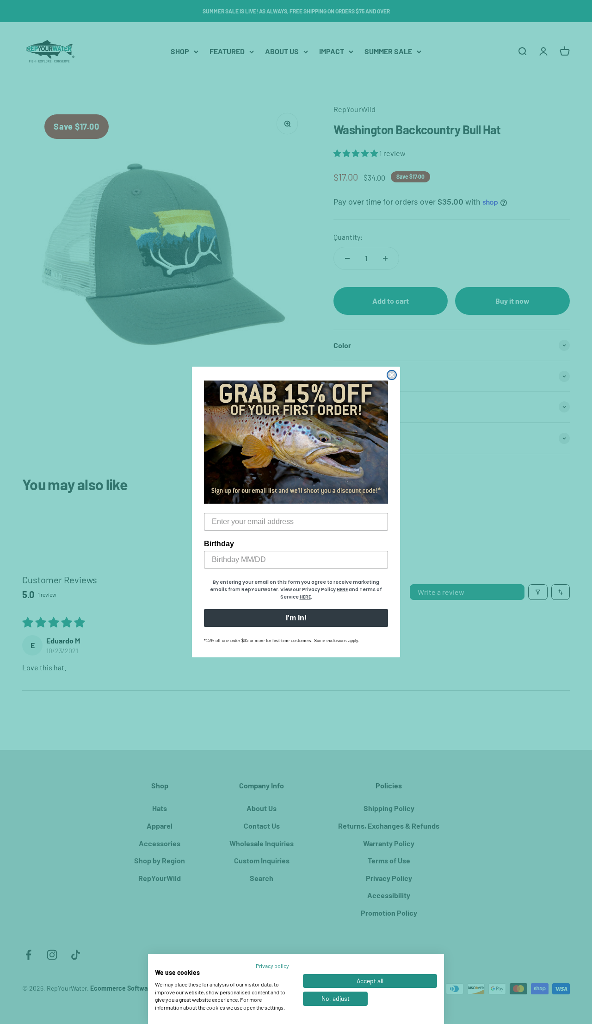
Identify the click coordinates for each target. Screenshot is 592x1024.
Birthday (219, 544)
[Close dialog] (391, 375)
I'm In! (296, 618)
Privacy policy (272, 965)
